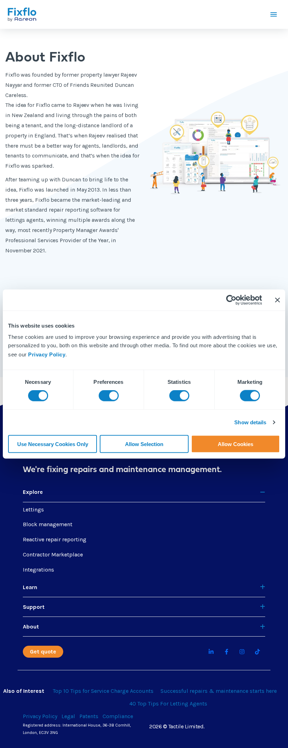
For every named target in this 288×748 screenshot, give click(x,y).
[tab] (144, 492)
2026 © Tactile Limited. (176, 726)
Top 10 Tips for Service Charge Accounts (103, 691)
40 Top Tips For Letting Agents (168, 703)
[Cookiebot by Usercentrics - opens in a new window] (231, 300)
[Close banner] (277, 300)
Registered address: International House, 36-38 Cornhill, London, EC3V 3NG (77, 729)
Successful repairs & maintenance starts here (219, 691)
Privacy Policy (46, 354)
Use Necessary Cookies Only (52, 444)
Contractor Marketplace (53, 554)
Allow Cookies (235, 444)
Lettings (33, 509)
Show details (250, 422)
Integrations (38, 569)
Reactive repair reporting (54, 539)
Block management (47, 524)
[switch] (109, 395)
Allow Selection (144, 444)
